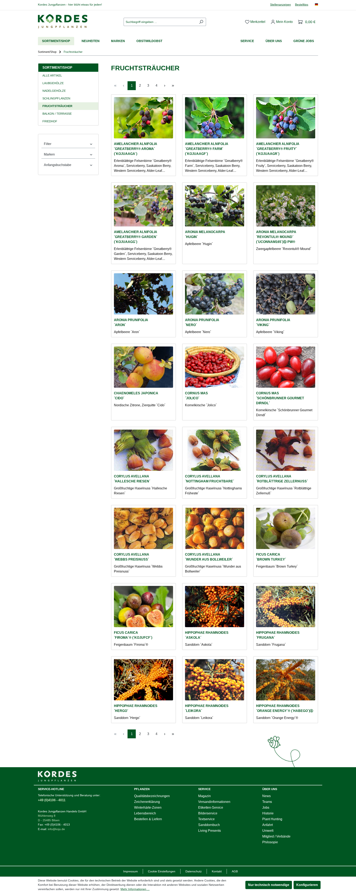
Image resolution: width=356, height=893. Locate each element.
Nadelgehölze (54, 90)
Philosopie (270, 842)
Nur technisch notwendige (268, 885)
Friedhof (49, 121)
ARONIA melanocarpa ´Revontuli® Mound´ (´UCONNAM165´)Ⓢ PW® (276, 237)
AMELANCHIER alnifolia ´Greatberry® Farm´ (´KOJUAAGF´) (206, 149)
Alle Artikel (52, 75)
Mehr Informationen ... (135, 889)
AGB (235, 871)
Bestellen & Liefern (148, 819)
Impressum (130, 871)
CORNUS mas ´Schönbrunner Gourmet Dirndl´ (280, 398)
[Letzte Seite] (173, 85)
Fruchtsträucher (57, 106)
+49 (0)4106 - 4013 (57, 824)
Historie (268, 813)
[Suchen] (201, 22)
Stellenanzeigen (280, 4)
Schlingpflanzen (56, 98)
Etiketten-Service (210, 807)
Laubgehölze (53, 83)
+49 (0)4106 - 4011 (52, 800)
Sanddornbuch (209, 825)
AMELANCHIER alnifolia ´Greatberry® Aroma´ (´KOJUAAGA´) (135, 149)
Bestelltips (301, 4)
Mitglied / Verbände (276, 836)
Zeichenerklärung (147, 801)
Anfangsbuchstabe (57, 165)
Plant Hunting (272, 819)
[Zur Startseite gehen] (62, 21)
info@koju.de (56, 829)
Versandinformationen (214, 801)
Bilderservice (207, 813)
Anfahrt (267, 825)
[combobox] (160, 22)
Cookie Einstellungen (161, 871)
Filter (47, 144)
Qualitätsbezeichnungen (152, 796)
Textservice (206, 819)
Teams (267, 801)
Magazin (204, 796)
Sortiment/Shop (57, 67)
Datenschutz (193, 871)
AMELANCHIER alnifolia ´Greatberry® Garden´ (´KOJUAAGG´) (135, 237)
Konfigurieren (307, 885)
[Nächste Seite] (164, 85)
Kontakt (217, 871)
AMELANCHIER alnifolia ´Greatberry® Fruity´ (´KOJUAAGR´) (277, 149)
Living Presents (209, 830)
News (266, 796)
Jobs (265, 807)
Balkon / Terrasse (57, 113)
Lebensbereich (145, 813)
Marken (49, 154)
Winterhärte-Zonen (148, 807)
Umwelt (267, 830)
